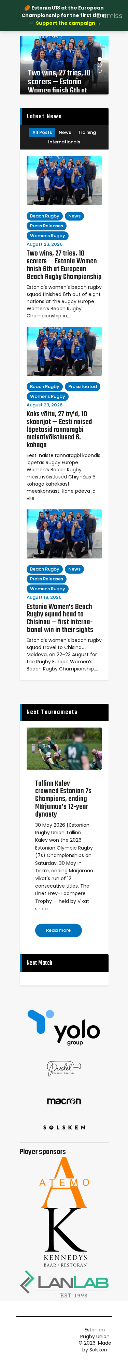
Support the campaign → (68, 23)
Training (87, 132)
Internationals (64, 142)
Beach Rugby (44, 216)
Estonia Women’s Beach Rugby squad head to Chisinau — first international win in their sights (60, 618)
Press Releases (46, 226)
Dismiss (109, 15)
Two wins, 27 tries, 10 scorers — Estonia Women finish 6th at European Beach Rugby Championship (61, 80)
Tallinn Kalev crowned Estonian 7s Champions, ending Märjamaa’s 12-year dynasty (63, 799)
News (65, 132)
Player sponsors (43, 1152)
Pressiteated (82, 386)
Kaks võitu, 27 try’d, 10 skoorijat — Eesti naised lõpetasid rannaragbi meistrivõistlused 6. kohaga (59, 429)
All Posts (42, 132)
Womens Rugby (47, 235)
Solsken (98, 1349)
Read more (58, 930)
